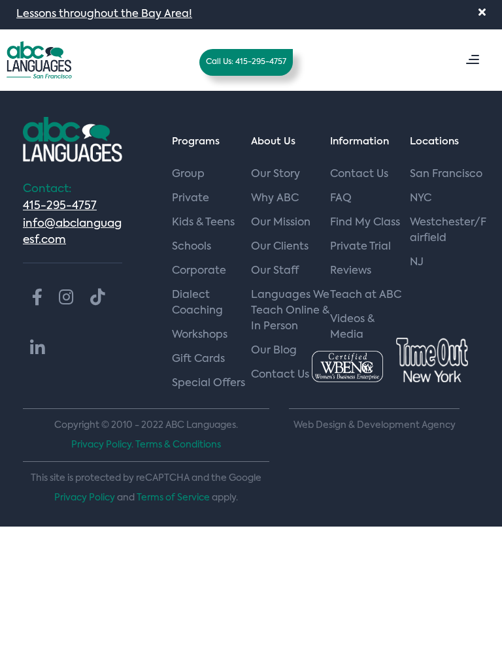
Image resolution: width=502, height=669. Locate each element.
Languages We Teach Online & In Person (290, 311)
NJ (417, 262)
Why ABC (275, 198)
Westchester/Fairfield (448, 231)
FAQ (341, 198)
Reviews (350, 271)
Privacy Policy (84, 497)
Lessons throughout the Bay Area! (104, 14)
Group (188, 174)
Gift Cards (198, 359)
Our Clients (280, 247)
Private (190, 198)
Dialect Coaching (197, 303)
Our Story (275, 174)
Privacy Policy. (102, 444)
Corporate (199, 271)
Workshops (199, 335)
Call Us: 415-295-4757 (246, 62)
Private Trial (360, 247)
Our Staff (275, 271)
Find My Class (365, 223)
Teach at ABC (365, 295)
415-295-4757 (60, 206)
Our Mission (280, 223)
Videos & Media (352, 327)
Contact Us (359, 174)
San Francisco (446, 174)
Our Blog (274, 351)
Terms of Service (173, 497)
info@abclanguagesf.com (72, 232)
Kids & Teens (203, 223)
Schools (191, 247)
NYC (420, 198)
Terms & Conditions (178, 444)
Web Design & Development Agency (374, 425)
